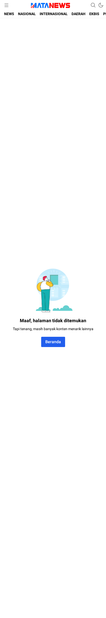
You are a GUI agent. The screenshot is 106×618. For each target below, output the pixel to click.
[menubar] (6, 5)
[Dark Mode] (101, 5)
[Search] (93, 5)
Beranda (53, 342)
